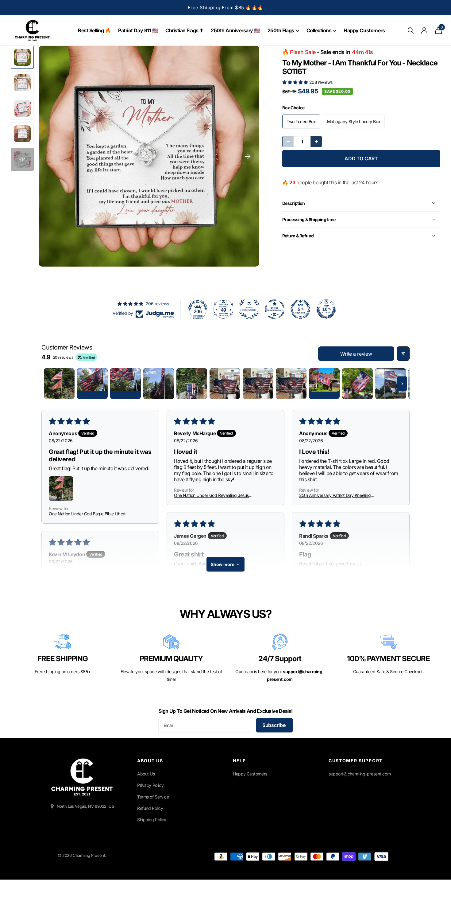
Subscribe (274, 725)
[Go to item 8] (291, 383)
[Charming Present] (81, 777)
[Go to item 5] (191, 383)
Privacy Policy (150, 785)
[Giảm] (288, 141)
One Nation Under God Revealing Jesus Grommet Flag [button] (211, 495)
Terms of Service (153, 796)
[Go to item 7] (258, 383)
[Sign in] (424, 30)
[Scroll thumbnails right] (402, 384)
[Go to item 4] (158, 383)
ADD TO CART (361, 158)
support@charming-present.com (360, 773)
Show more (222, 564)
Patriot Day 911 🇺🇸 (138, 30)
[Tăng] (316, 141)
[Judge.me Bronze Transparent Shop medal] (274, 309)
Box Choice (293, 107)
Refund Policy (150, 808)
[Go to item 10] (357, 383)
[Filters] (403, 353)
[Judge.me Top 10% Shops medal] (326, 309)
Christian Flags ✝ (184, 30)
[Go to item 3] (125, 383)
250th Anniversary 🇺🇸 (235, 30)
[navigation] (22, 57)
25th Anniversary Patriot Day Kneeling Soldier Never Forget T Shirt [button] (335, 495)
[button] (295, 82)
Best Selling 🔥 (94, 30)
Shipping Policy (151, 819)
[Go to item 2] (92, 383)
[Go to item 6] (225, 383)
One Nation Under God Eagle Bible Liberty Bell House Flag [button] (88, 513)
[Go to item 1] (59, 383)
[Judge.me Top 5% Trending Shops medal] (300, 309)
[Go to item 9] (324, 383)
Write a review (356, 354)
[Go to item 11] (390, 383)
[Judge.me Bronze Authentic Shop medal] (249, 309)
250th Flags (281, 30)
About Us (146, 773)
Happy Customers (364, 30)
